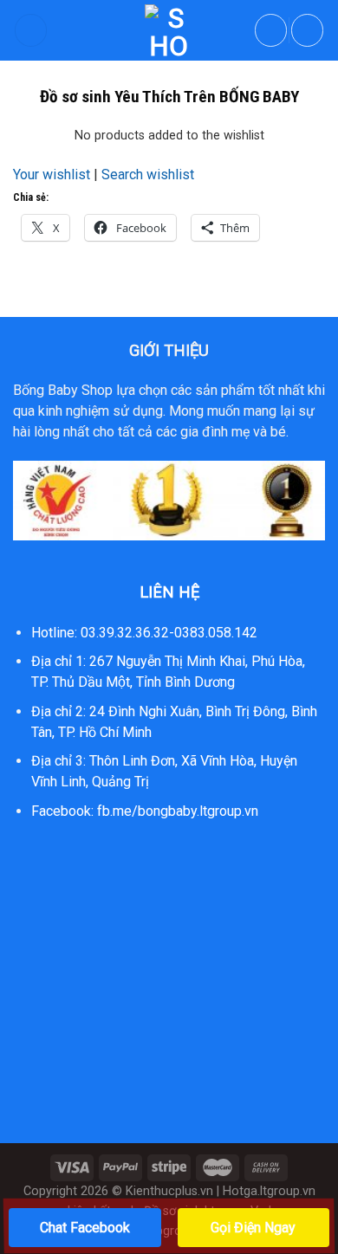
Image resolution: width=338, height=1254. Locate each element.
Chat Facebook (85, 1227)
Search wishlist (147, 174)
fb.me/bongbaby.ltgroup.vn (177, 811)
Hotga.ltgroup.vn (269, 1191)
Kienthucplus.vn (169, 1191)
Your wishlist (51, 174)
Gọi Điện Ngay (253, 1227)
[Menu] (31, 30)
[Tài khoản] (271, 30)
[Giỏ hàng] (307, 30)
